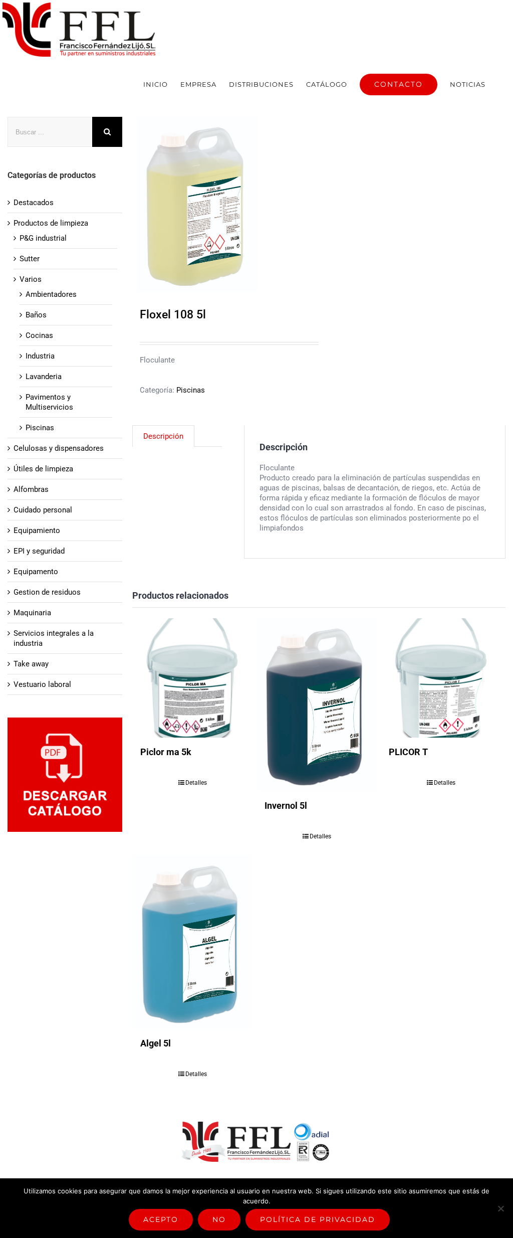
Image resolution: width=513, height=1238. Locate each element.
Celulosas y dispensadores (59, 448)
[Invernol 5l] (317, 704)
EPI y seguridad (39, 551)
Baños (36, 314)
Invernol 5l (286, 805)
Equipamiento (37, 530)
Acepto (160, 1219)
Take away (31, 663)
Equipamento (36, 571)
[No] (500, 1208)
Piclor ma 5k (165, 752)
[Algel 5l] (192, 941)
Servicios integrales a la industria (54, 638)
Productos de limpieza (51, 223)
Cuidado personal (43, 509)
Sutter (30, 258)
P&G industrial (43, 238)
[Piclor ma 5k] (192, 678)
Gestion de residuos (47, 592)
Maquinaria (32, 612)
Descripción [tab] (163, 436)
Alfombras (31, 489)
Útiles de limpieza (43, 468)
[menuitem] (155, 84)
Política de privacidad (317, 1219)
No (219, 1219)
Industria (40, 356)
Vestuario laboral (42, 684)
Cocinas (39, 335)
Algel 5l (155, 1043)
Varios (31, 279)
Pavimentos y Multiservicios (49, 402)
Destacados (34, 202)
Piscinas (190, 390)
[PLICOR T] (441, 678)
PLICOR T (408, 752)
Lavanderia (44, 376)
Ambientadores (51, 294)
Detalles (196, 782)
